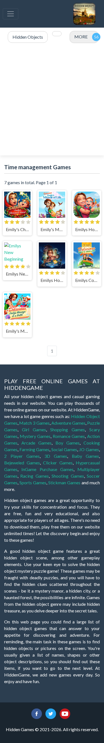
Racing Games (34, 475)
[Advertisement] (52, 99)
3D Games (55, 456)
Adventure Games (68, 422)
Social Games (64, 449)
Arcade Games (36, 442)
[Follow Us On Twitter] (50, 713)
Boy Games (67, 442)
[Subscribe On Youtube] (65, 713)
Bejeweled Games (22, 462)
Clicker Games (58, 462)
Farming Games (34, 449)
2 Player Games (22, 456)
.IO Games (89, 449)
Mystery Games (35, 436)
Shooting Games (68, 475)
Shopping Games (67, 429)
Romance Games (69, 436)
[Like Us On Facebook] (36, 713)
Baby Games (85, 456)
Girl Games (34, 429)
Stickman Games (64, 482)
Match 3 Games (34, 422)
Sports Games (32, 482)
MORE (81, 36)
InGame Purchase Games (47, 469)
